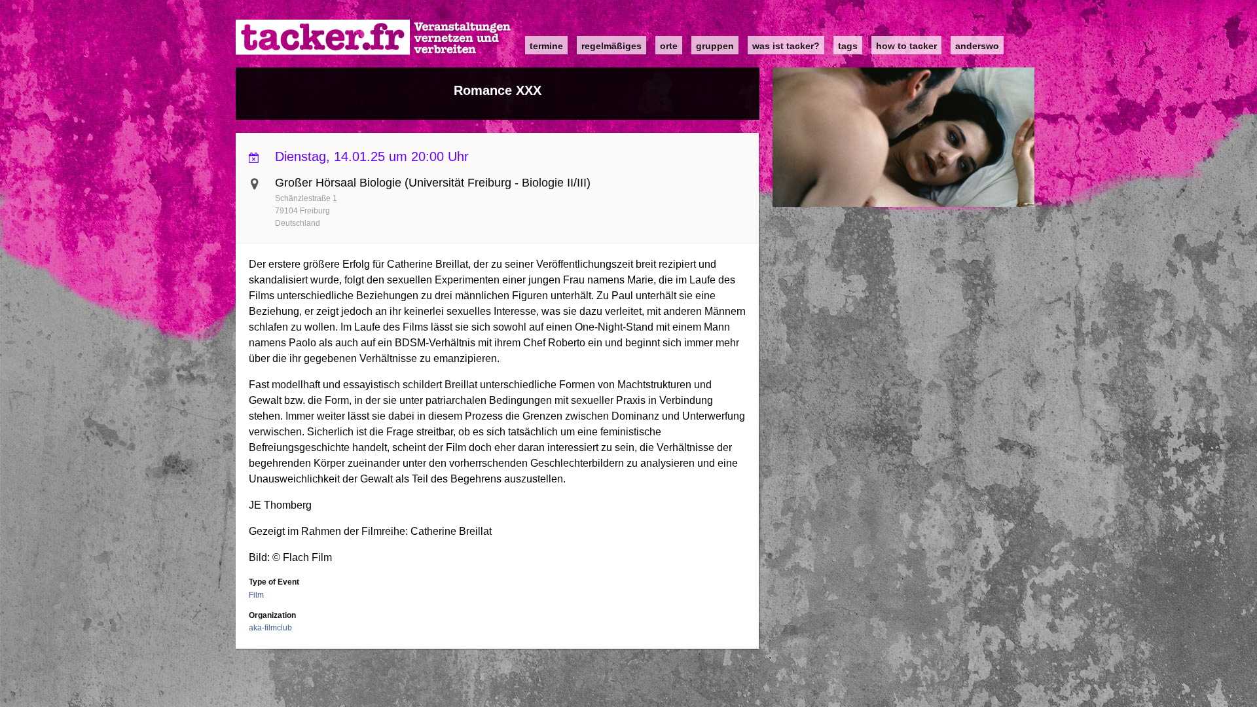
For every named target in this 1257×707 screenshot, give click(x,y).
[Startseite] (374, 38)
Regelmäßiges (611, 46)
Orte (669, 46)
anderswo (977, 46)
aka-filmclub (270, 627)
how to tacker (906, 46)
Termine (546, 46)
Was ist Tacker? (786, 46)
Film (256, 595)
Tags (848, 46)
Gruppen (715, 46)
